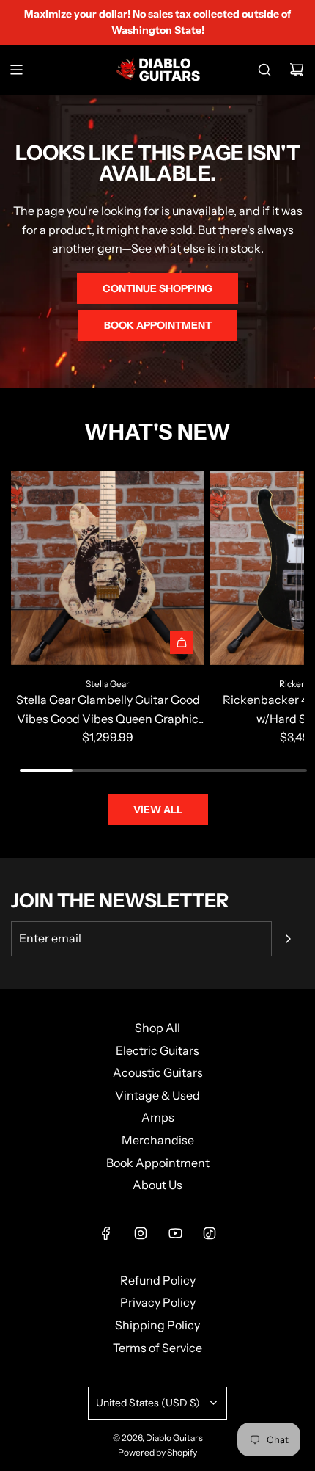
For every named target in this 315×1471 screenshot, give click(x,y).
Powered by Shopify (157, 1452)
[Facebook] (106, 1233)
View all (157, 809)
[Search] (264, 70)
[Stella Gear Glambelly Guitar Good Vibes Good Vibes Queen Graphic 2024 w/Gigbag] (107, 568)
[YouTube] (175, 1233)
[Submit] (288, 939)
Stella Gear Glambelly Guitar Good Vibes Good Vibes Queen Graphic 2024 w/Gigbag (108, 710)
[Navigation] (16, 70)
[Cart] (297, 70)
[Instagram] (141, 1233)
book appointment (158, 325)
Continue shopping (157, 288)
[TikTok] (209, 1233)
